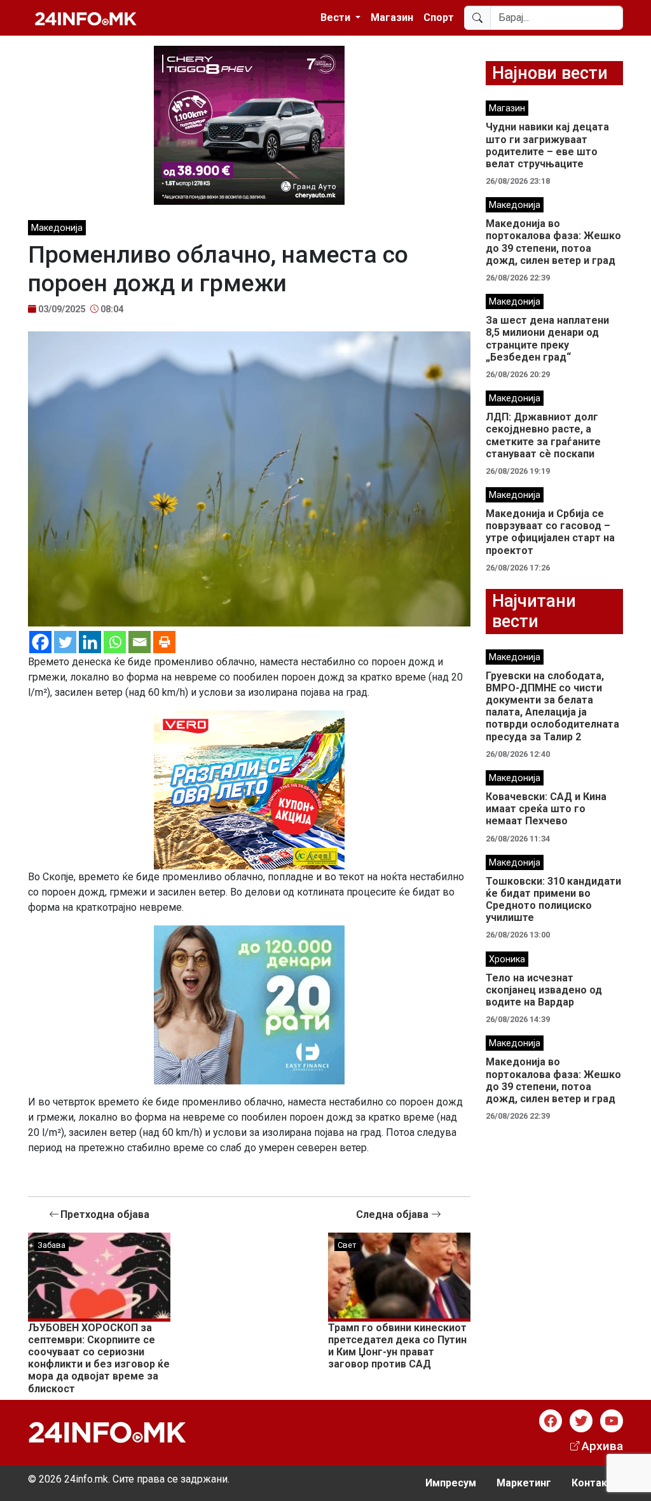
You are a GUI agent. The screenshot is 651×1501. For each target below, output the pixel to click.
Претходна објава (104, 1214)
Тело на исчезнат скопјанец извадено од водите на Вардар (544, 990)
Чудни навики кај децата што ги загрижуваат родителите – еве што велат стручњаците (547, 145)
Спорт (438, 17)
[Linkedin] (90, 642)
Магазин (392, 17)
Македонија (57, 228)
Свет (347, 1245)
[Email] (139, 642)
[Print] (164, 642)
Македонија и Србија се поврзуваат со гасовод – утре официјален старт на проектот (550, 532)
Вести (336, 17)
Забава (51, 1245)
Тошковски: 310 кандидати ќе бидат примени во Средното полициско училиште (553, 899)
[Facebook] (40, 642)
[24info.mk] (86, 18)
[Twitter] (65, 642)
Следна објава (393, 1214)
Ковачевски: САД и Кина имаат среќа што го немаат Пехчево (546, 809)
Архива (602, 1446)
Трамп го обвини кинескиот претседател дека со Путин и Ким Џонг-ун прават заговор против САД (397, 1346)
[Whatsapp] (115, 642)
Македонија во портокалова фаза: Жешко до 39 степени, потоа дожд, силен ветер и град (553, 242)
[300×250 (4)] (249, 789)
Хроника (507, 959)
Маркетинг (524, 1483)
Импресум (450, 1483)
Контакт (592, 1483)
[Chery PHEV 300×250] (249, 124)
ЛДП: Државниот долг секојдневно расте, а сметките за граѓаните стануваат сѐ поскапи (543, 435)
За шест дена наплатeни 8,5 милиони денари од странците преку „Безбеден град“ (547, 338)
